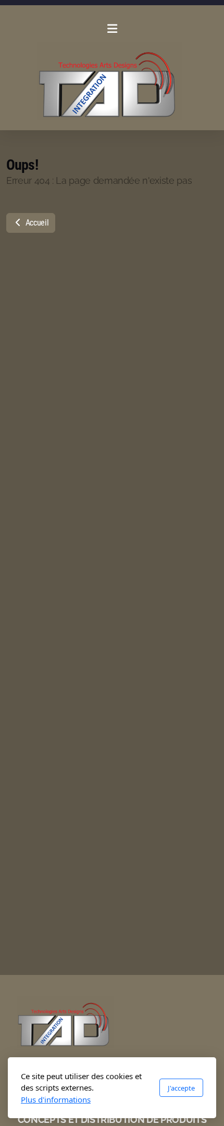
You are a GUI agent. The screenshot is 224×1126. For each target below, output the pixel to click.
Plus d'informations (56, 1099)
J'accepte (181, 1088)
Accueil (35, 223)
